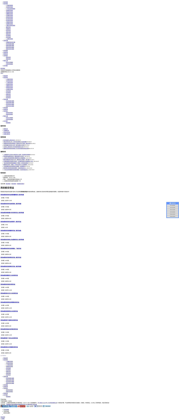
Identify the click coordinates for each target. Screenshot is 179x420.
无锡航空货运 (9, 23)
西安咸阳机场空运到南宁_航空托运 (11, 221)
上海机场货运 (9, 5)
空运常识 (5, 55)
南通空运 (8, 28)
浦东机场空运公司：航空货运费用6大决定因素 (14, 141)
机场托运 (5, 54)
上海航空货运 (9, 38)
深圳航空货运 (9, 10)
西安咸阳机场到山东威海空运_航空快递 (12, 239)
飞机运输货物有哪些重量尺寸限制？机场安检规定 (15, 163)
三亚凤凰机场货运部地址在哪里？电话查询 (14, 166)
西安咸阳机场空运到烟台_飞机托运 (11, 248)
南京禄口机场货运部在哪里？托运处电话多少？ (15, 168)
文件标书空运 (6, 132)
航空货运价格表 (10, 104)
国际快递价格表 (10, 45)
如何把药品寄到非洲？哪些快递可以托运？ (14, 156)
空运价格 (5, 40)
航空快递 (8, 37)
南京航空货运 (9, 17)
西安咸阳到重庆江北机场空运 (9, 275)
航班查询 (8, 404)
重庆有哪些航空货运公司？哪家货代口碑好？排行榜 (16, 159)
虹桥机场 (5, 52)
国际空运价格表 (10, 49)
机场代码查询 (9, 64)
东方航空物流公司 (52, 402)
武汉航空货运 (9, 18)
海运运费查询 (14, 404)
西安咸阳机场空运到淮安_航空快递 (11, 203)
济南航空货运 (9, 22)
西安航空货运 (9, 12)
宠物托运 (5, 129)
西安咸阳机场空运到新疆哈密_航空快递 (12, 194)
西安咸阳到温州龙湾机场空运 (9, 329)
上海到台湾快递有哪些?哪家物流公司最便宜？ (14, 158)
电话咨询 (3, 417)
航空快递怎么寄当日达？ (9, 140)
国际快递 (8, 32)
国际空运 (8, 33)
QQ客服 (2, 418)
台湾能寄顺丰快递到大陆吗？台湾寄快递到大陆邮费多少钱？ (18, 161)
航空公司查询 (9, 62)
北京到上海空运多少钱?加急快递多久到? (13, 146)
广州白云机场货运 (10, 8)
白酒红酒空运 (6, 134)
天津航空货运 (9, 15)
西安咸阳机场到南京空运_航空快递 (11, 266)
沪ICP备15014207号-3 (43, 402)
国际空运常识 (9, 114)
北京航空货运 (9, 7)
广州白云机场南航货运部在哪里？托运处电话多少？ (16, 169)
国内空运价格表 (10, 47)
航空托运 (8, 30)
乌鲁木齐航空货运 (10, 25)
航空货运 (5, 2)
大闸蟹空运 (6, 130)
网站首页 (5, 75)
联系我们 (8, 122)
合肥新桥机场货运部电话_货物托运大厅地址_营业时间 (16, 143)
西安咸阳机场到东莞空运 (8, 284)
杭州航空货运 (9, 20)
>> (5, 355)
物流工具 (5, 60)
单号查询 (5, 50)
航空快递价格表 (10, 44)
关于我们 (5, 65)
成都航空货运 (9, 13)
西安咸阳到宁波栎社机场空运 (9, 320)
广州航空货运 (9, 82)
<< (1, 355)
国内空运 (8, 57)
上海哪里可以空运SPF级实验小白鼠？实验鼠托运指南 (16, 154)
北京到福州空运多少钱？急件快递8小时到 (13, 145)
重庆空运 (8, 27)
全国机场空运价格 (10, 42)
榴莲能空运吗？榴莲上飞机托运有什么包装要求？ (15, 164)
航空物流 (8, 35)
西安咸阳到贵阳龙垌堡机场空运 (10, 302)
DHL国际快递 (28, 404)
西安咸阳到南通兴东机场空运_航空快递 (12, 212)
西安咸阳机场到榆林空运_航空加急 (11, 230)
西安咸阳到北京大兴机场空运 (9, 293)
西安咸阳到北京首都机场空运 (9, 347)
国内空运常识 (9, 112)
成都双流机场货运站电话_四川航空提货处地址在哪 (16, 148)
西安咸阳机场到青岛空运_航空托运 (11, 257)
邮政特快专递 (21, 404)
